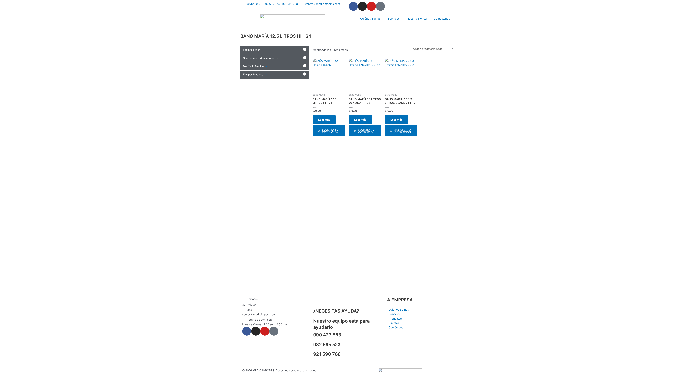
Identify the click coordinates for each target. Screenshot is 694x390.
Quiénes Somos (370, 18)
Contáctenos (442, 18)
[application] (261, 50)
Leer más (324, 119)
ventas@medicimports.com (259, 314)
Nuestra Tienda (417, 18)
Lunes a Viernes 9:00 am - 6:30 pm (264, 324)
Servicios (394, 18)
